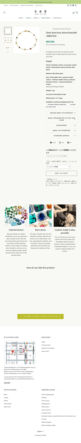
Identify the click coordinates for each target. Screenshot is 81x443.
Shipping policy (46, 403)
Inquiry (6, 5)
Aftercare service (61, 135)
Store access (39, 5)
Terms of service (46, 410)
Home (54, 29)
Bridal (21, 18)
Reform (36, 18)
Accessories (61, 125)
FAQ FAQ (44, 397)
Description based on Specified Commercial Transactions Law (59, 416)
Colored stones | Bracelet (63, 29)
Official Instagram (46, 422)
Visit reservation (14, 5)
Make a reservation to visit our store (61, 119)
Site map (44, 419)
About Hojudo (45, 18)
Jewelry (28, 18)
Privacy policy (45, 400)
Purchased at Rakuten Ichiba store (57, 104)
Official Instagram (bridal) (48, 425)
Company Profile (46, 413)
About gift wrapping (61, 130)
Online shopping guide (48, 394)
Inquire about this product (61, 113)
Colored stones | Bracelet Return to (42, 316)
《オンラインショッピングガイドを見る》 (57, 156)
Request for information (27, 5)
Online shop (57, 18)
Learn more (7, 382)
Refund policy (45, 407)
